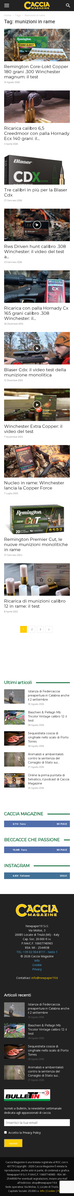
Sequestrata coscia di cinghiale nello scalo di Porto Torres (48, 737)
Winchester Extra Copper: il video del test (33, 429)
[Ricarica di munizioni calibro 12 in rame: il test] (37, 579)
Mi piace (62, 823)
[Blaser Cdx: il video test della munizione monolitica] (37, 348)
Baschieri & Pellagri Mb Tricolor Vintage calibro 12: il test (47, 716)
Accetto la (15, 1133)
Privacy (37, 969)
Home (7, 15)
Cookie (37, 965)
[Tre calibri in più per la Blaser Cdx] (37, 168)
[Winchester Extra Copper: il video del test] (37, 405)
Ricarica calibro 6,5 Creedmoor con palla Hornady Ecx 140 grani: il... (36, 133)
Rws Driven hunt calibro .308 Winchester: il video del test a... (35, 251)
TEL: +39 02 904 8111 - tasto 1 (37, 952)
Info (37, 960)
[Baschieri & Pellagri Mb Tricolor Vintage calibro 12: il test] (14, 717)
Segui (63, 875)
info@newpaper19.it (44, 978)
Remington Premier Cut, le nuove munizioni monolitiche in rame (36, 544)
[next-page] (48, 629)
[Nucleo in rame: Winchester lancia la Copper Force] (37, 461)
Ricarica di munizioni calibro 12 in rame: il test (35, 603)
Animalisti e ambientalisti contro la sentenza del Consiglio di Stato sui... (46, 758)
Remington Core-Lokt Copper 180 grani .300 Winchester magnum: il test (36, 71)
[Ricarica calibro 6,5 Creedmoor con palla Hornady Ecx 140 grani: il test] (37, 106)
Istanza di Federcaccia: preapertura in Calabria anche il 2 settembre (48, 695)
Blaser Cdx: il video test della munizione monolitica (35, 372)
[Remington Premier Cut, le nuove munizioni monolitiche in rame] (37, 518)
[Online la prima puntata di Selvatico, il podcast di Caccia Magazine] (14, 780)
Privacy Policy (32, 1133)
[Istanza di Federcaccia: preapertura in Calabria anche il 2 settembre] (14, 696)
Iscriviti (13, 1143)
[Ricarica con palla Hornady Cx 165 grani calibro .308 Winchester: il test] (37, 286)
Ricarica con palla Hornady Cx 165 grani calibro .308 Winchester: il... (36, 313)
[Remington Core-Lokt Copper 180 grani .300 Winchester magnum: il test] (37, 45)
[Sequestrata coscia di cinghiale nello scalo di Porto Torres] (14, 738)
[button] (6, 5)
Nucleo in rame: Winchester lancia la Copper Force (34, 485)
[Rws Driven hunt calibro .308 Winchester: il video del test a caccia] (37, 225)
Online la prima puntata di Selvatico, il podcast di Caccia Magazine (48, 779)
